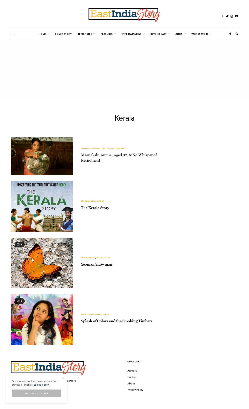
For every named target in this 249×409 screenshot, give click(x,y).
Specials (111, 148)
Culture (99, 201)
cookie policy (41, 384)
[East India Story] (124, 15)
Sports (120, 148)
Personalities (97, 148)
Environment (88, 258)
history (85, 148)
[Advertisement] (124, 69)
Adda (84, 314)
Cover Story (95, 314)
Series (106, 314)
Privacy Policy (135, 389)
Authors (132, 370)
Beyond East (87, 201)
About (131, 383)
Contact (131, 377)
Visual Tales (103, 258)
